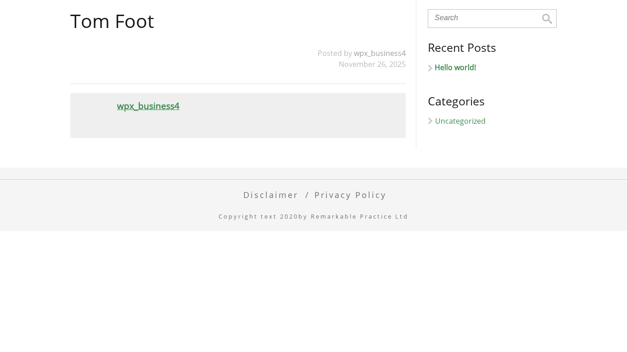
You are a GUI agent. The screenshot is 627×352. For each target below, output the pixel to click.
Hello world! (455, 67)
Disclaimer (270, 194)
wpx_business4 (380, 53)
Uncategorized (460, 121)
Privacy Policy (350, 194)
